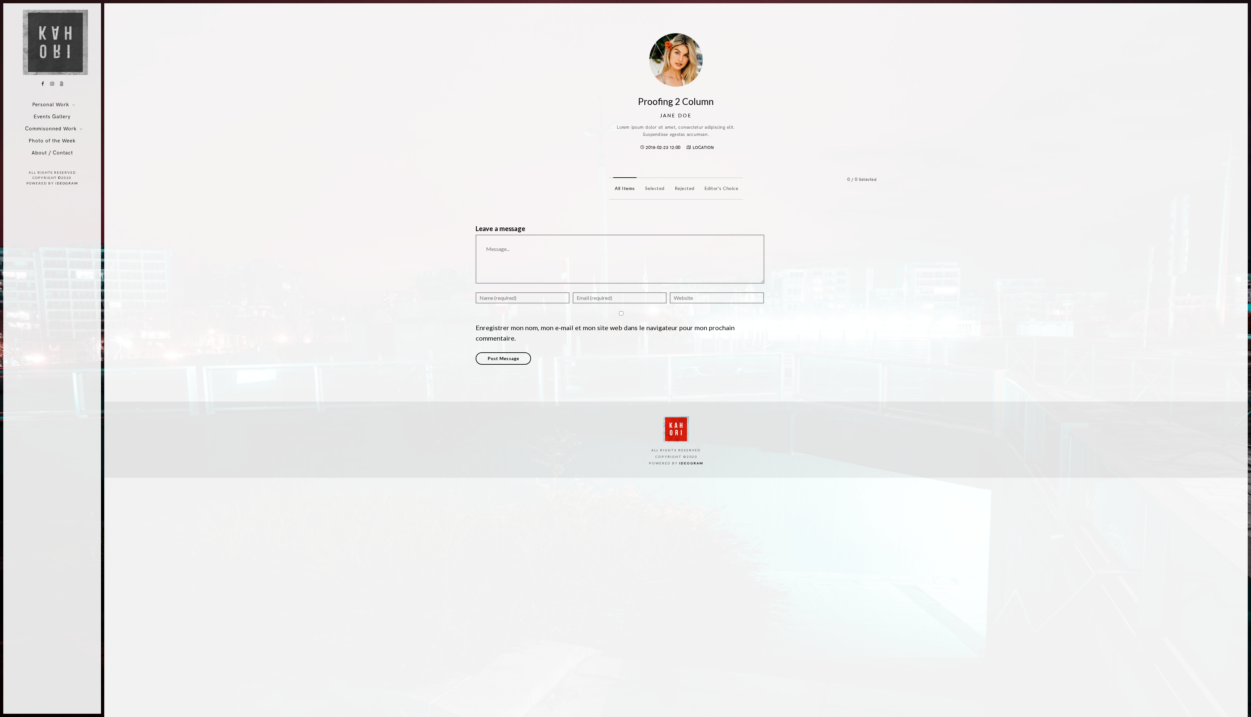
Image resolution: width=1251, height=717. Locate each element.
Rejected (685, 188)
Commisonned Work (51, 129)
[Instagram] (52, 83)
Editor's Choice (722, 188)
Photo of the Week (52, 141)
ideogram (66, 183)
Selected (655, 188)
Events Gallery (52, 117)
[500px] (61, 83)
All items (625, 188)
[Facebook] (42, 83)
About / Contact (52, 153)
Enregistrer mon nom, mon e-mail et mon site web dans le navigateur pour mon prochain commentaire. (605, 333)
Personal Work (50, 105)
